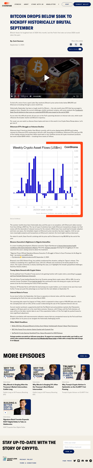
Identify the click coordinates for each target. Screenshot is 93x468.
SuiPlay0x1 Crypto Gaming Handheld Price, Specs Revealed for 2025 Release (37, 333)
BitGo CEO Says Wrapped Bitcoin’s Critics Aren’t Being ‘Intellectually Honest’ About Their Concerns (45, 326)
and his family (37, 281)
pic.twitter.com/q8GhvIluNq (24, 255)
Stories (18, 4)
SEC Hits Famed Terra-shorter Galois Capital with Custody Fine (32, 329)
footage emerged (50, 248)
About (26, 4)
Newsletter (50, 4)
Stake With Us (37, 4)
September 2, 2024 (42, 257)
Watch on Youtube (73, 49)
